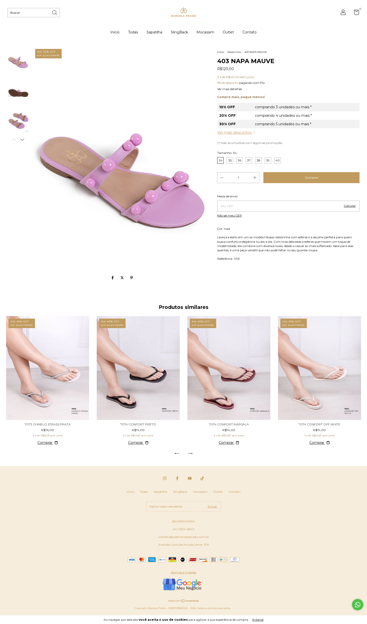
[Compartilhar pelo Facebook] (113, 277)
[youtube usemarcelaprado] (190, 478)
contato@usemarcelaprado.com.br (183, 537)
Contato (249, 32)
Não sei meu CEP (229, 215)
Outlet (228, 32)
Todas (133, 32)
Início (115, 32)
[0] (355, 13)
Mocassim (205, 32)
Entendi (258, 620)
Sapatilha (154, 32)
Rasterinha (234, 52)
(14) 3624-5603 (183, 529)
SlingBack (179, 32)
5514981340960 (183, 521)
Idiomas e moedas (183, 572)
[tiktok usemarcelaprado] (202, 478)
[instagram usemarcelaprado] (165, 478)
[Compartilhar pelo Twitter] (122, 277)
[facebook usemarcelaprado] (177, 478)
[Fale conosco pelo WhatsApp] (357, 604)
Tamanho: (227, 153)
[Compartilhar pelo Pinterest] (131, 277)
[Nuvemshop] (183, 601)
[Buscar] (55, 12)
